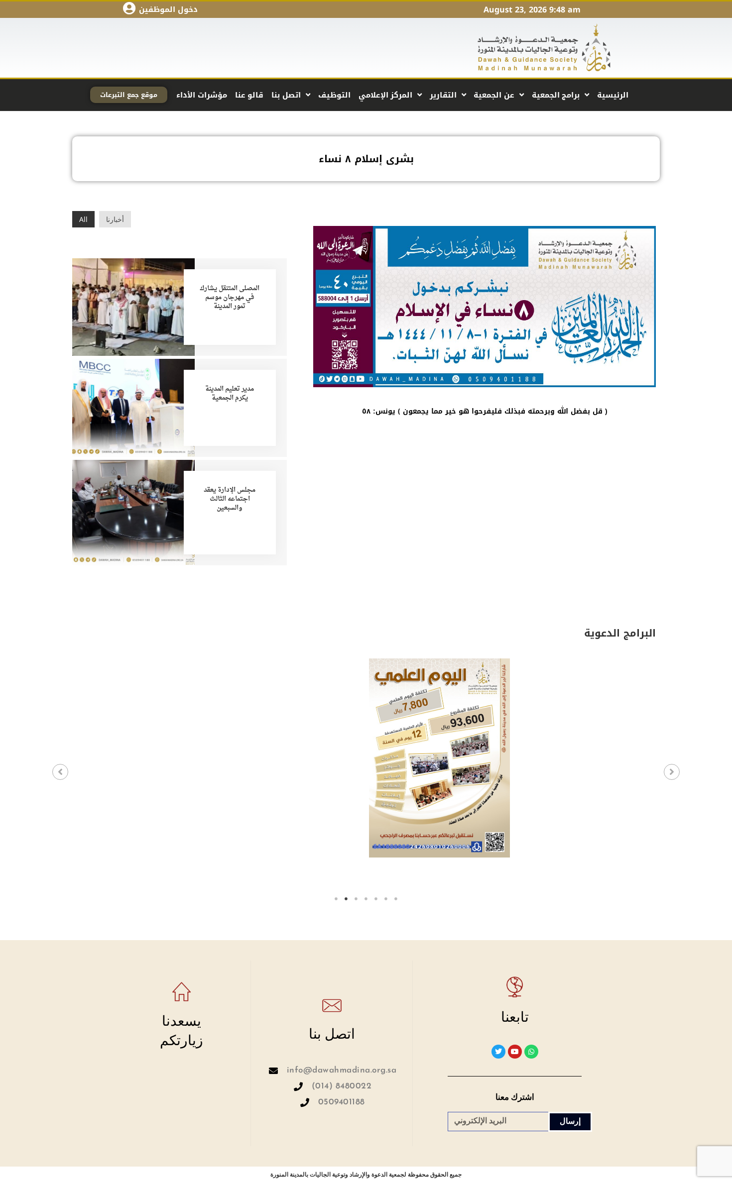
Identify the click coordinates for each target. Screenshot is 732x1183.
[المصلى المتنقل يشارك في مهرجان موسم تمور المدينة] (133, 306)
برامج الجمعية (556, 95)
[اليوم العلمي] (439, 758)
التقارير (443, 95)
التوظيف (334, 95)
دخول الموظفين (168, 9)
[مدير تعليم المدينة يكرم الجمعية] (133, 407)
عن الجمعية (494, 95)
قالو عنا (249, 95)
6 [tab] (386, 899)
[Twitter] (498, 1052)
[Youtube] (515, 1052)
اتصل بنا (286, 95)
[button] (60, 772)
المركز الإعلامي (386, 95)
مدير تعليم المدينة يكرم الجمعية (229, 393)
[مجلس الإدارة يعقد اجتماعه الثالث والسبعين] (133, 511)
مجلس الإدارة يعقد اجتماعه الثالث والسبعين (229, 499)
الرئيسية (612, 95)
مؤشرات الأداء (201, 95)
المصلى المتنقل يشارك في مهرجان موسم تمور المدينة (229, 297)
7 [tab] (396, 899)
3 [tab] (356, 899)
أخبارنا (115, 219)
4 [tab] (366, 899)
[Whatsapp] (531, 1052)
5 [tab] (376, 899)
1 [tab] (336, 899)
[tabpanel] (148, 774)
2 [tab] (346, 899)
